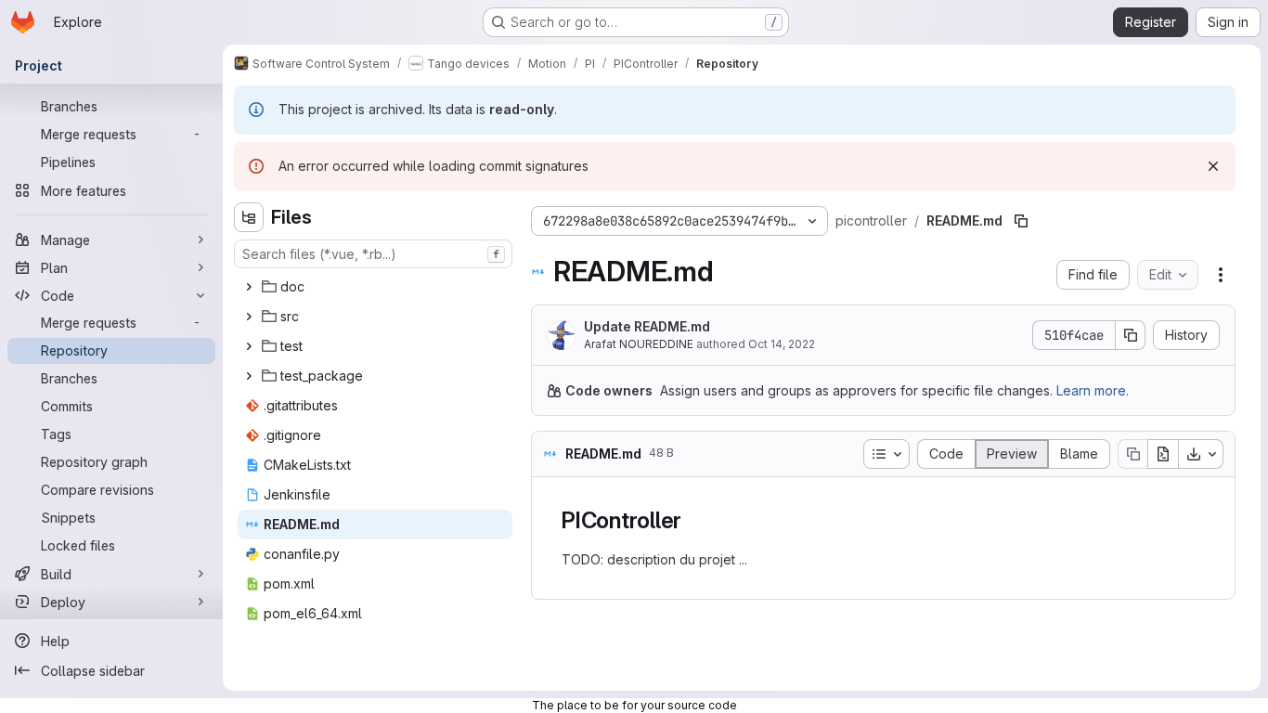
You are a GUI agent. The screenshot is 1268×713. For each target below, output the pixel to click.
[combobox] (373, 254)
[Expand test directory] (249, 346)
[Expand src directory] (249, 316)
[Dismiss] (1213, 166)
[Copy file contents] (1132, 454)
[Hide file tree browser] (249, 217)
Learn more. (1092, 390)
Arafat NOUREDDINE (638, 344)
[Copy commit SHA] (1130, 335)
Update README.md (647, 326)
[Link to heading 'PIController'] (693, 520)
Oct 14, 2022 (781, 344)
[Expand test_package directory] (249, 376)
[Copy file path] (1021, 221)
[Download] (1201, 454)
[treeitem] (375, 287)
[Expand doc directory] (249, 287)
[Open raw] (1163, 454)
